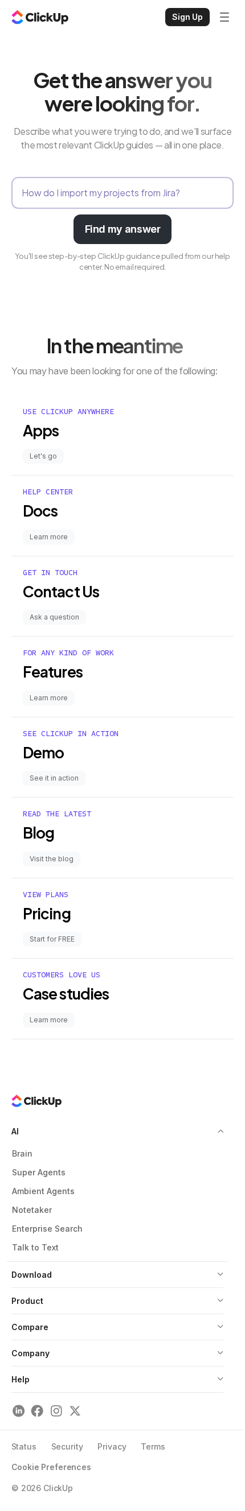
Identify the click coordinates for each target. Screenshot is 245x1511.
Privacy (111, 1446)
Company (30, 1353)
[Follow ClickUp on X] (75, 1411)
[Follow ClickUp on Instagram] (56, 1411)
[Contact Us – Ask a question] (122, 596)
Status (23, 1446)
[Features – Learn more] (122, 677)
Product (27, 1301)
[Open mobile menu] (224, 17)
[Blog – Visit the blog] (122, 838)
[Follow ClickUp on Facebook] (37, 1411)
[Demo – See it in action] (122, 757)
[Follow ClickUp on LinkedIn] (18, 1411)
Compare (29, 1327)
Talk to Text (35, 1247)
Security (67, 1446)
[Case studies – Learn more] (122, 999)
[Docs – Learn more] (122, 516)
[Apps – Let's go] (122, 435)
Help (20, 1379)
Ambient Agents (43, 1191)
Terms (153, 1446)
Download (31, 1274)
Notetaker (32, 1210)
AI (15, 1131)
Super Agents (39, 1172)
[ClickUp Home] (39, 17)
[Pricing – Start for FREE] (122, 918)
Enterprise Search (47, 1228)
